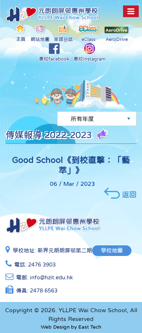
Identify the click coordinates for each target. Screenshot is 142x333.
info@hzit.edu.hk (51, 277)
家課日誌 (63, 39)
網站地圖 (40, 39)
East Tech (89, 326)
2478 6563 (44, 290)
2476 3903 (42, 264)
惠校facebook (54, 59)
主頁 (20, 39)
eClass (88, 39)
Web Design (55, 326)
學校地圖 (112, 250)
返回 (129, 194)
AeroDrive (117, 39)
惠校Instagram (90, 59)
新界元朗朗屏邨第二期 (65, 250)
